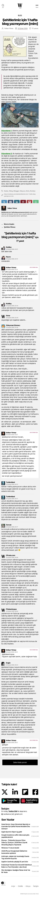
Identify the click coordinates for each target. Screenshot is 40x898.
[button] (10, 801)
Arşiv (13, 886)
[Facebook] (35, 792)
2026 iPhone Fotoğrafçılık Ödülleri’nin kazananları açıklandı (14, 852)
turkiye (33, 191)
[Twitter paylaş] (4, 202)
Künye (28, 886)
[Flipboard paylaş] (29, 202)
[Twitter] (4, 792)
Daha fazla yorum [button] (20, 762)
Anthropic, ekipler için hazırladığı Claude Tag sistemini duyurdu (15, 857)
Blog (20, 15)
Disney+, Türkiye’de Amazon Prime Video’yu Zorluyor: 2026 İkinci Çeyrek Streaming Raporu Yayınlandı (14, 842)
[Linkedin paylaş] (17, 202)
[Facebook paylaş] (10, 202)
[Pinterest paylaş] (23, 202)
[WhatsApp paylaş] (36, 202)
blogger (16, 191)
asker (6, 191)
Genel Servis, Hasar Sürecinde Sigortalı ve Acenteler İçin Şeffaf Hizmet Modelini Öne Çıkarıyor (15, 826)
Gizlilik (20, 886)
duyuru (23, 191)
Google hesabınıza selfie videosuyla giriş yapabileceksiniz (15, 836)
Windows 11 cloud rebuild (10, 848)
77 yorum (35, 28)
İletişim (36, 886)
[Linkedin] (15, 792)
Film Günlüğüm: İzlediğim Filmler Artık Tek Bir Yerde (15, 871)
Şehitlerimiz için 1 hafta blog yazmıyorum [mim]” (19, 237)
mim (28, 191)
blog (11, 191)
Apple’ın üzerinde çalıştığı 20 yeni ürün (14, 862)
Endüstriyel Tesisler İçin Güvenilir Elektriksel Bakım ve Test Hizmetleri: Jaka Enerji (16, 866)
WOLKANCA (20, 5)
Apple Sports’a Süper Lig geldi (11, 832)
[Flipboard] (25, 792)
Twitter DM (12, 811)
